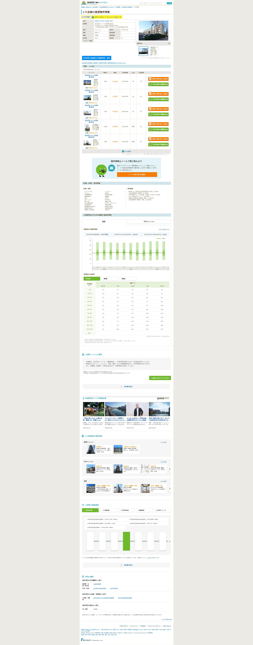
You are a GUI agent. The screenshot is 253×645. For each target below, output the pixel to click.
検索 (170, 3)
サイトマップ (134, 626)
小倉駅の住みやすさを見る (160, 378)
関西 (103, 634)
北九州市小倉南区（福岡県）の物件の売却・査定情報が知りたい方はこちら (104, 63)
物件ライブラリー (128, 632)
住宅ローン (121, 632)
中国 (109, 634)
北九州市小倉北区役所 (99, 588)
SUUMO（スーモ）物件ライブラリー (94, 3)
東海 (100, 634)
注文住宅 (83, 632)
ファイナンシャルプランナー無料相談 (143, 632)
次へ (169, 541)
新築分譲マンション (138, 629)
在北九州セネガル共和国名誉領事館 (103, 598)
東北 (86, 634)
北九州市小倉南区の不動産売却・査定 (96, 58)
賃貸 (116, 17)
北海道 (82, 634)
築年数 (105, 278)
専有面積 (88, 278)
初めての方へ (124, 626)
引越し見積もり (113, 632)
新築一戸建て (155, 629)
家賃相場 (130, 629)
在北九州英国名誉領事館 (125, 598)
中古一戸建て (163, 629)
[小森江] (102, 541)
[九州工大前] (150, 541)
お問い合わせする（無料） (158, 79)
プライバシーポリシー (154, 626)
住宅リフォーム (90, 632)
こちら (148, 557)
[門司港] (90, 541)
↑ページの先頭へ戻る (167, 619)
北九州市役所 (114, 588)
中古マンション (147, 629)
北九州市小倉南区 (127, 7)
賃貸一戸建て (123, 629)
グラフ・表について (164, 229)
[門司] (114, 541)
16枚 (86, 102)
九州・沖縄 (113, 634)
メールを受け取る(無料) (137, 174)
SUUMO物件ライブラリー (107, 7)
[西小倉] (138, 541)
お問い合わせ (167, 626)
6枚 (87, 87)
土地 (168, 629)
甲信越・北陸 (94, 634)
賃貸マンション (108, 629)
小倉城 (95, 609)
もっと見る (164, 442)
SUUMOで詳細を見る (158, 84)
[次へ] (169, 469)
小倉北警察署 (97, 584)
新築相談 (106, 632)
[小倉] (126, 541)
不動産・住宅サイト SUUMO (89, 7)
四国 (106, 634)
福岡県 (118, 7)
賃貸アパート (116, 629)
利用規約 (143, 626)
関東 (89, 634)
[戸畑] (162, 541)
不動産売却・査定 (99, 632)
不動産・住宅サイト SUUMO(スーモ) (90, 629)
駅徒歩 (123, 278)
